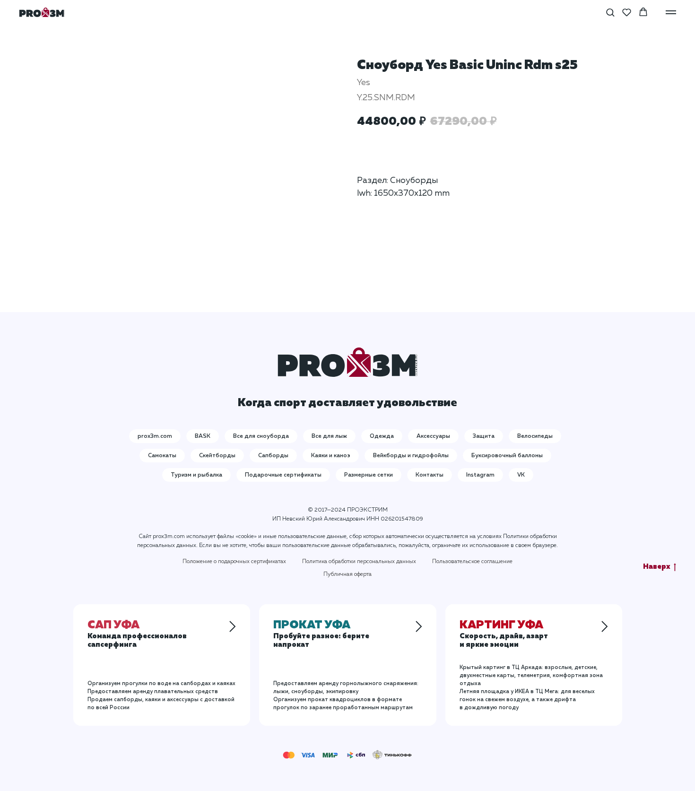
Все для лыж (329, 436)
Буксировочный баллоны (507, 456)
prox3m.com (155, 436)
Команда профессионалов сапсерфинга (137, 635)
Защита (484, 436)
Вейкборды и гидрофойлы (411, 456)
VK (521, 475)
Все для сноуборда (261, 436)
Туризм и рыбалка (196, 475)
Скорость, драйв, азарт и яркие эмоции (504, 635)
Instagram (480, 475)
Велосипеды (535, 436)
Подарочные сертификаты (283, 475)
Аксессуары (433, 436)
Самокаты (162, 456)
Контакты (429, 475)
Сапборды (273, 456)
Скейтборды (217, 456)
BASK (202, 436)
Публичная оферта (347, 574)
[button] (610, 12)
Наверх (656, 566)
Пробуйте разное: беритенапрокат (321, 635)
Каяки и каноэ (330, 456)
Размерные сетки (368, 475)
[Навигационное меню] (671, 12)
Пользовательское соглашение (472, 562)
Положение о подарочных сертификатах (234, 562)
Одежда (382, 436)
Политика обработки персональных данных (359, 562)
